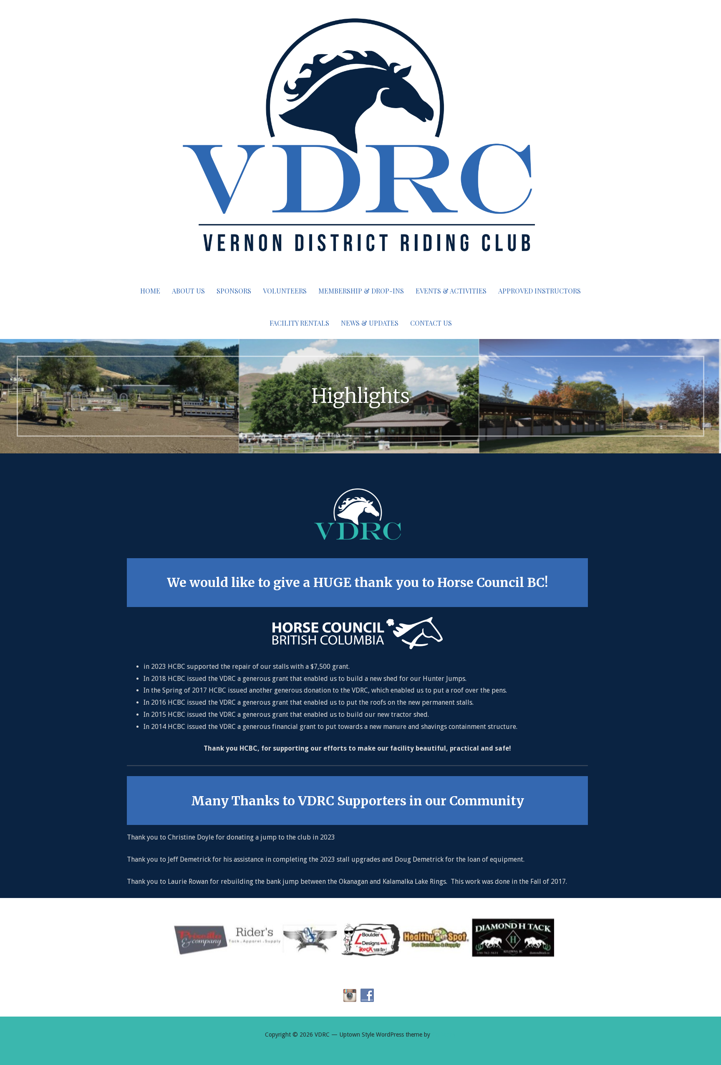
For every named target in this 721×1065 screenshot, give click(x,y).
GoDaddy (444, 1034)
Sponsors (234, 290)
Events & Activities (451, 290)
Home (150, 290)
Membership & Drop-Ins (361, 290)
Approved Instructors (539, 290)
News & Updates (369, 323)
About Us (188, 290)
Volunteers (285, 290)
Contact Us (431, 323)
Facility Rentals (299, 323)
